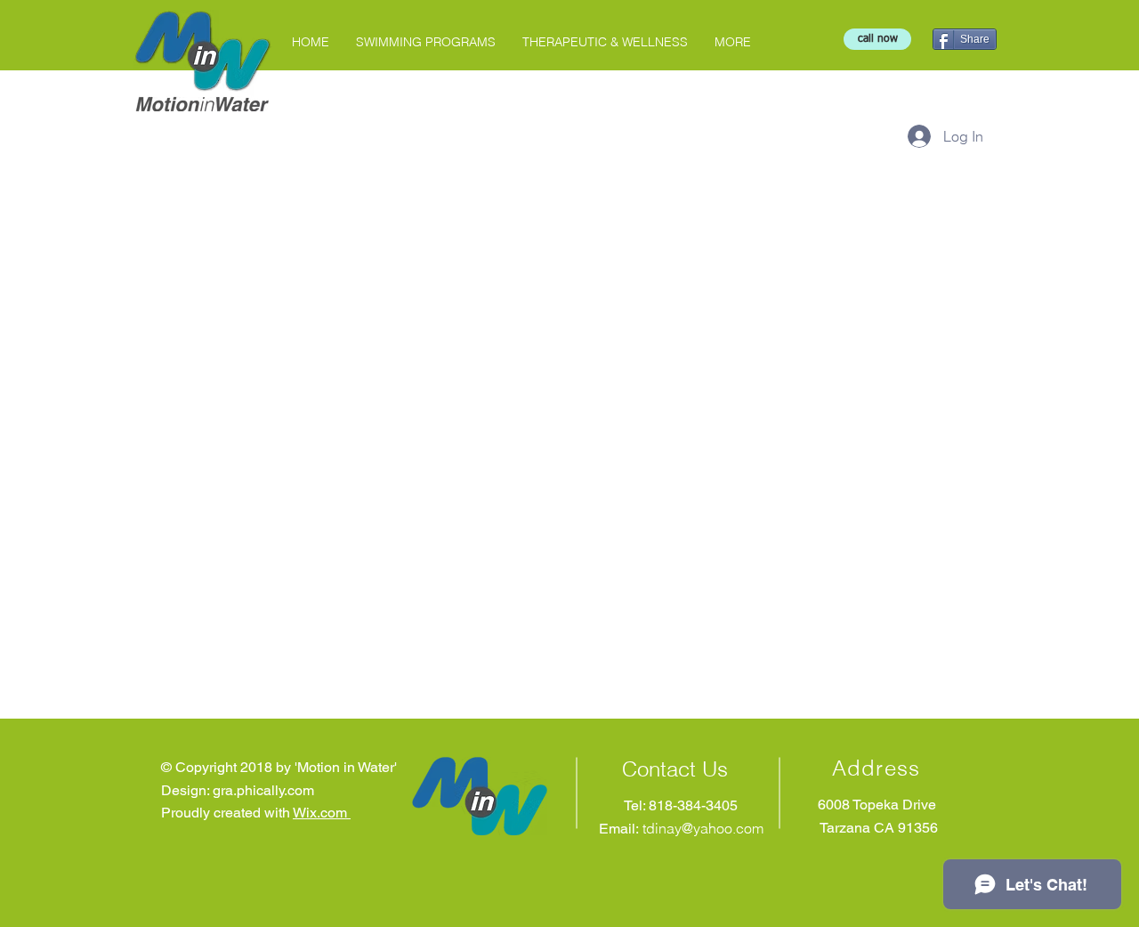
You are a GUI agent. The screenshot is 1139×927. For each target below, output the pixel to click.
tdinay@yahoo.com (702, 828)
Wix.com (322, 812)
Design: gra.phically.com (237, 790)
